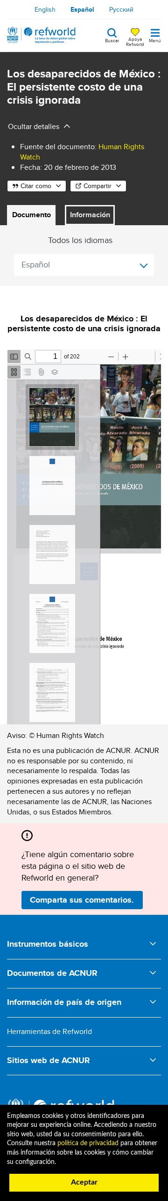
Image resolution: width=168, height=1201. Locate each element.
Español (82, 9)
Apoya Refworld (135, 41)
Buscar (112, 40)
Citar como (36, 185)
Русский (121, 9)
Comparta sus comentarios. (82, 900)
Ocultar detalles (33, 126)
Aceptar (84, 1182)
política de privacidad (88, 1143)
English (45, 9)
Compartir (98, 185)
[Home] (41, 35)
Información (90, 214)
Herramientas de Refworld (49, 1031)
